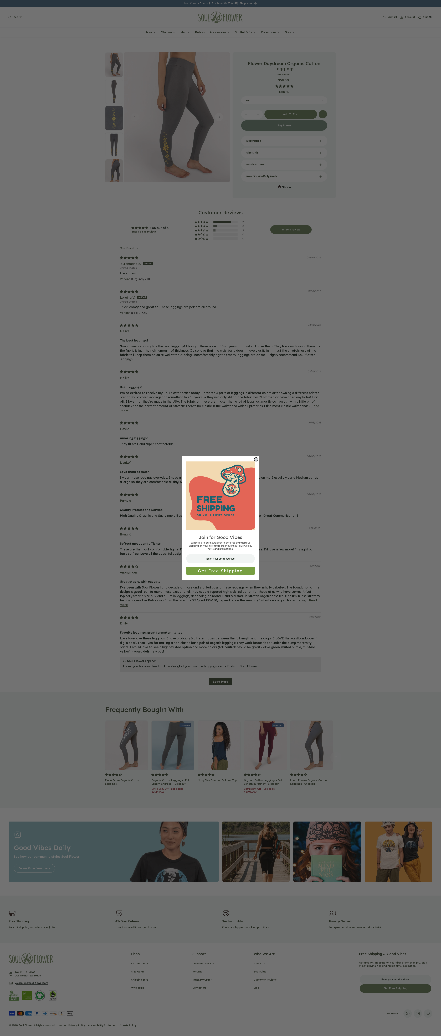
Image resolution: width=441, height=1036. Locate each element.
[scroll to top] (435, 1030)
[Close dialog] (256, 459)
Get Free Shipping (220, 570)
